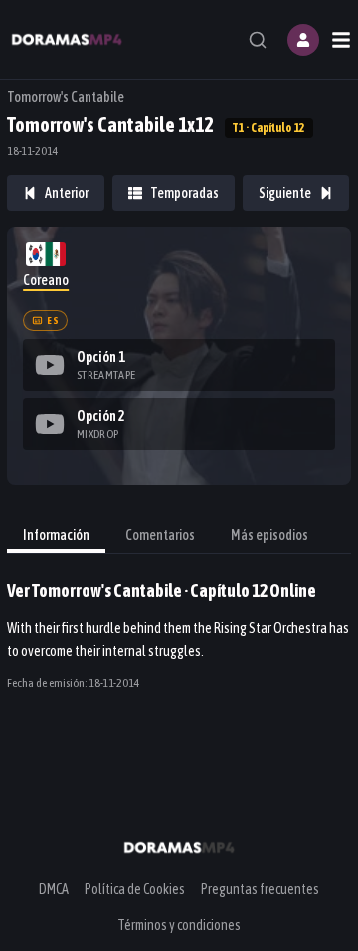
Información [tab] (56, 535)
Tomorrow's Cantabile (65, 97)
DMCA (54, 889)
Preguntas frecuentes (260, 889)
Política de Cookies (135, 889)
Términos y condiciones (179, 925)
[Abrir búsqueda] (257, 40)
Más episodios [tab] (269, 535)
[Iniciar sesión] (303, 40)
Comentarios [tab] (160, 535)
